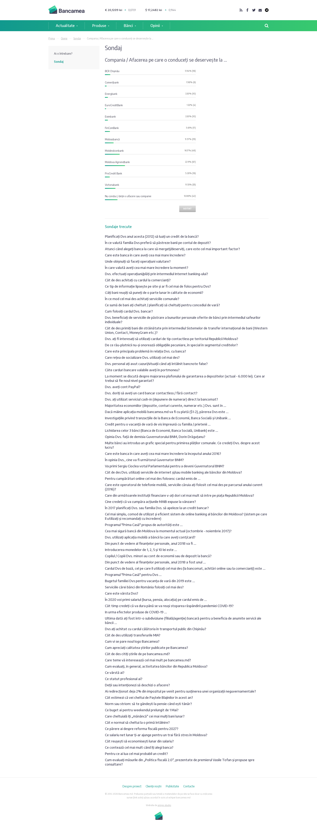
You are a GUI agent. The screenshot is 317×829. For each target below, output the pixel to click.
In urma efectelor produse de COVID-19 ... (136, 612)
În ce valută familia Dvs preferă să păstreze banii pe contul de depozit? (158, 242)
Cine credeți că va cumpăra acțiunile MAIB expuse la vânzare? (150, 501)
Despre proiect (131, 786)
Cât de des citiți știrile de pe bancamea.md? (137, 654)
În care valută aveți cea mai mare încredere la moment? (146, 267)
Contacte (189, 786)
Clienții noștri (153, 786)
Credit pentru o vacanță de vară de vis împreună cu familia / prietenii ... (158, 424)
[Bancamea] (66, 10)
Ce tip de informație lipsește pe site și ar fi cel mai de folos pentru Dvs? (158, 286)
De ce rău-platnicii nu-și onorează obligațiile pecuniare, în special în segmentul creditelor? (171, 345)
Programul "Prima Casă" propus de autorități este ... (144, 525)
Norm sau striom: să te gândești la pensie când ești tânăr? (148, 704)
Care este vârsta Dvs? (121, 593)
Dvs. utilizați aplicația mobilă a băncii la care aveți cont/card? (150, 537)
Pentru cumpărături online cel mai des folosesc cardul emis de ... (153, 478)
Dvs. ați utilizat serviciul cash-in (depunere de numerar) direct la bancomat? (161, 399)
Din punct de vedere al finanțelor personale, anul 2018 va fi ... (150, 543)
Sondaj (77, 38)
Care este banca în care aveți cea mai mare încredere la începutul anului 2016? (163, 453)
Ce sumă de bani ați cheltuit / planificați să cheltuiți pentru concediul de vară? (162, 305)
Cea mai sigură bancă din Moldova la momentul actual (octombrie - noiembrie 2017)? (168, 531)
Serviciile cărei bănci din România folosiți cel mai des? (144, 587)
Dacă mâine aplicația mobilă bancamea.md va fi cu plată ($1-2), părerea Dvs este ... (167, 412)
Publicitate (172, 786)
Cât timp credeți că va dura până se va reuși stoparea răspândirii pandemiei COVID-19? (169, 606)
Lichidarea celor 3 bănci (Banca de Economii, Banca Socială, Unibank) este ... (161, 430)
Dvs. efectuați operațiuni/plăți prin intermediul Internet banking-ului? (156, 274)
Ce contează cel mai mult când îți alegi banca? (139, 747)
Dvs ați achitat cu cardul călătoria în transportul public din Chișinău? (155, 629)
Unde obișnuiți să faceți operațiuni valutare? (138, 261)
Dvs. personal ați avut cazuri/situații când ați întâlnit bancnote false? (156, 363)
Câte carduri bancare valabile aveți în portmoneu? (142, 370)
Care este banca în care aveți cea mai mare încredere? (145, 255)
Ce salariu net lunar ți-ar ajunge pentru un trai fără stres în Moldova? (156, 735)
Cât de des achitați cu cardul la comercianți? (138, 280)
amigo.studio (164, 805)
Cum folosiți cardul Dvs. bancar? (129, 311)
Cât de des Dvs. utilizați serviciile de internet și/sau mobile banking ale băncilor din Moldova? (173, 472)
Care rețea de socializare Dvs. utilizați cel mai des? (142, 357)
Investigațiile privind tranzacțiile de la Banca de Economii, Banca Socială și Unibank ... (168, 418)
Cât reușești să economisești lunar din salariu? (139, 741)
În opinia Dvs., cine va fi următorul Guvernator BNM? (144, 460)
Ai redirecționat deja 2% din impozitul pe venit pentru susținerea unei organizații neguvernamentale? (180, 691)
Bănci (128, 25)
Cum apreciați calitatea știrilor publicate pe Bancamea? (146, 647)
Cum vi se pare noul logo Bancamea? (132, 641)
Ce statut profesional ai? (123, 679)
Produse (99, 25)
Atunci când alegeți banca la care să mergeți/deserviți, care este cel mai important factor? (172, 249)
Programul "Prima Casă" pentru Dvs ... (133, 574)
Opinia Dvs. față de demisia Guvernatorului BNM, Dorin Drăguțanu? (155, 436)
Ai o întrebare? (63, 53)
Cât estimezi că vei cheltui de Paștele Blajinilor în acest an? (149, 697)
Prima (51, 38)
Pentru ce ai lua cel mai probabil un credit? (136, 753)
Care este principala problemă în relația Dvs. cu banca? (145, 351)
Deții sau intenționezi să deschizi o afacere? (137, 685)
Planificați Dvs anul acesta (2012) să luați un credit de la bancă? (152, 236)
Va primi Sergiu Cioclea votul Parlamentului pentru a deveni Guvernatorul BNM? (164, 466)
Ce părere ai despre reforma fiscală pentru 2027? (141, 728)
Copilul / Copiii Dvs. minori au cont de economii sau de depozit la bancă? (158, 556)
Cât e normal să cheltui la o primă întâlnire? (137, 722)
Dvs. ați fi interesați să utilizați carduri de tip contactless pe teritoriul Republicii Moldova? (171, 339)
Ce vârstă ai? (114, 672)
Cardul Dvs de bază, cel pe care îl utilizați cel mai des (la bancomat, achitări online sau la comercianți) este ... (185, 568)
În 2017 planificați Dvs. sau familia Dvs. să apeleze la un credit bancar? (157, 508)
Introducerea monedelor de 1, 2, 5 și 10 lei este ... (141, 549)
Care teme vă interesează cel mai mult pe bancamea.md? (148, 660)
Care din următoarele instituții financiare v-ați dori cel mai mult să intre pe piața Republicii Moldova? (179, 495)
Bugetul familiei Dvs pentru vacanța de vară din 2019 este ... (150, 581)
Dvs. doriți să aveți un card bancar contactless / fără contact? (151, 393)
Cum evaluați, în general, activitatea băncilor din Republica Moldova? (156, 666)
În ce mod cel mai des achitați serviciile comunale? (142, 299)
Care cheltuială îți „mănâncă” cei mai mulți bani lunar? (145, 716)
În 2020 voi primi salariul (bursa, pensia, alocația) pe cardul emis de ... (156, 599)
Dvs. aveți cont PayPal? (122, 387)
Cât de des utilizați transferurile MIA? (132, 635)
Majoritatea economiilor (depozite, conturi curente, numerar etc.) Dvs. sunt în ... (165, 405)
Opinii (155, 25)
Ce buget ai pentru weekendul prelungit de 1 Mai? (141, 710)
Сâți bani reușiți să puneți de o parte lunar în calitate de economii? (154, 292)
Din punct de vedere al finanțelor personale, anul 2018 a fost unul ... (155, 562)
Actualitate (65, 25)
